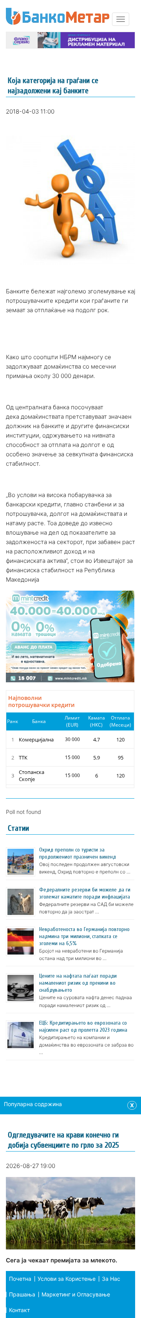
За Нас (111, 1278)
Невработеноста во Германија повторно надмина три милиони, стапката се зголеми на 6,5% (84, 936)
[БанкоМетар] (57, 16)
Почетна (20, 1278)
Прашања (22, 1294)
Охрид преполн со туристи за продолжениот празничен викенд (77, 853)
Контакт (19, 1310)
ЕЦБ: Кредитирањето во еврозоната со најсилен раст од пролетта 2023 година (83, 1026)
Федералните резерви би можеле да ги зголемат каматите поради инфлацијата (84, 893)
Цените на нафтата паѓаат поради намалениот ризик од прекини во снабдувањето (78, 983)
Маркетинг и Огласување (76, 1294)
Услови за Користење (67, 1278)
